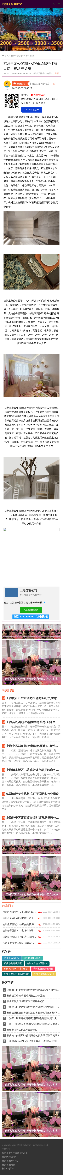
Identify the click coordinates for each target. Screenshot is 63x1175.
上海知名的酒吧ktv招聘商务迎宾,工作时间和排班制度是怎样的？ (34, 1041)
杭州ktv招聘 (8, 1168)
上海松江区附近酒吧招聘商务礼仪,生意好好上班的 (33, 698)
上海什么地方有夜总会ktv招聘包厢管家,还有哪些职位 (34, 1024)
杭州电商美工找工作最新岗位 (22, 1029)
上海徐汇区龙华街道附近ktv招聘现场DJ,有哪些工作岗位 (34, 989)
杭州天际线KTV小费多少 (16, 968)
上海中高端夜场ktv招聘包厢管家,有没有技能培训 (33, 745)
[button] (31, 48)
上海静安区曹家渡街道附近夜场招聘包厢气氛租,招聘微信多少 (33, 817)
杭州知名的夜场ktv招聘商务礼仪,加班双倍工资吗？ (33, 1035)
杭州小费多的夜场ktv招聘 (22, 56)
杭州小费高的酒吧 (13, 963)
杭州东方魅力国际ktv (37, 963)
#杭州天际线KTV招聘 (42, 73)
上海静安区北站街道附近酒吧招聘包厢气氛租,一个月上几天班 (34, 1007)
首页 (7, 56)
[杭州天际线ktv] (12, 4)
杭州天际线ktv (9, 1157)
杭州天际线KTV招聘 (44, 974)
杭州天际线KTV (11, 958)
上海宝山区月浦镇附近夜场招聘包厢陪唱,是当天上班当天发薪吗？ (34, 1018)
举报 (57, 73)
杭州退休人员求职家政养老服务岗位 (25, 1001)
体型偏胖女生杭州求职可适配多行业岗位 (32, 793)
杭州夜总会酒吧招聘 (43, 968)
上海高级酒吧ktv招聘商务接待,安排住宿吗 (33, 722)
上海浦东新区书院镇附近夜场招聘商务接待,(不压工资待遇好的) (33, 769)
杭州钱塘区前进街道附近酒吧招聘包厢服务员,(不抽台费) (34, 1012)
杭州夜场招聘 (8, 1165)
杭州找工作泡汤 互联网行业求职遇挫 (26, 995)
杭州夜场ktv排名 (32, 958)
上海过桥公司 (28, 590)
